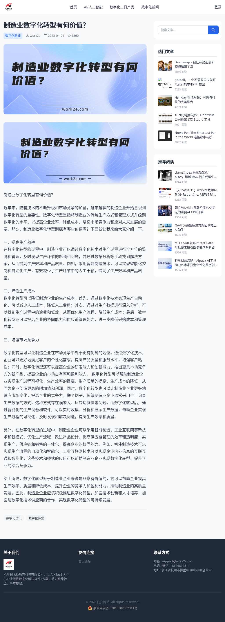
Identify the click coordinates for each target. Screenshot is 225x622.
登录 (217, 7)
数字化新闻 (150, 7)
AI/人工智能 (93, 7)
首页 (73, 7)
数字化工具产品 (122, 7)
